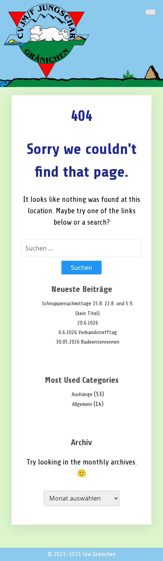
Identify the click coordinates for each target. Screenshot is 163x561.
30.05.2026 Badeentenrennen (87, 342)
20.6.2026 (87, 323)
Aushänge (82, 394)
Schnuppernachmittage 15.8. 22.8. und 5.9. (87, 303)
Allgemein (82, 404)
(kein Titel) (87, 313)
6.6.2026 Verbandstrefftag (88, 332)
